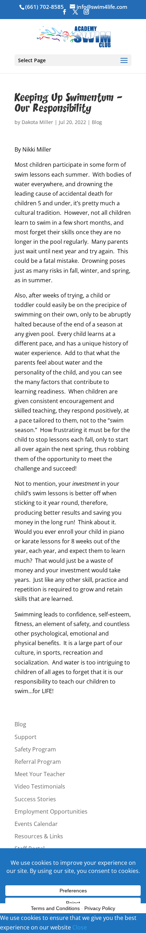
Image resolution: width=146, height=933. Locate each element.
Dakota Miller (37, 122)
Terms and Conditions (55, 908)
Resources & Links (39, 836)
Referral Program (38, 762)
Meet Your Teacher (40, 774)
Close (79, 927)
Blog (97, 122)
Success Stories (35, 799)
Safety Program (35, 749)
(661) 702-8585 (44, 6)
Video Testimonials (40, 786)
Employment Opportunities (51, 811)
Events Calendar (36, 824)
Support (25, 737)
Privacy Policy (99, 908)
